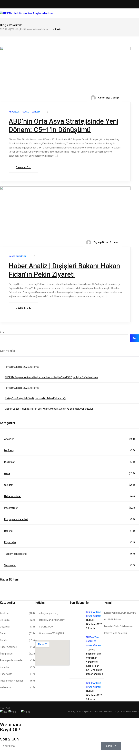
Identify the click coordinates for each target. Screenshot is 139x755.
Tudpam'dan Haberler (69, 553)
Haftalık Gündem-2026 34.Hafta (22, 387)
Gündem (69, 484)
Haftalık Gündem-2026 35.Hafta (22, 367)
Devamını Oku (23, 167)
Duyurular (69, 461)
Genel (69, 473)
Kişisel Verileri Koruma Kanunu (120, 612)
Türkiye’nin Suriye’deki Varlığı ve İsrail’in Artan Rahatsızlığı (35, 398)
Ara (2, 332)
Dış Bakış (69, 450)
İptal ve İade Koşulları (115, 633)
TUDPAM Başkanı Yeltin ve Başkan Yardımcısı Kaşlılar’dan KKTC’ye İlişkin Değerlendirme (51, 377)
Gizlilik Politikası (112, 619)
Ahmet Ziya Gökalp (108, 97)
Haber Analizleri (69, 496)
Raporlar (69, 530)
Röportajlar (69, 542)
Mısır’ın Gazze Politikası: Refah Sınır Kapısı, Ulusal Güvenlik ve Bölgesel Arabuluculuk (49, 408)
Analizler (69, 438)
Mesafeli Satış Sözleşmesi (118, 626)
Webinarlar (69, 565)
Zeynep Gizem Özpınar (106, 242)
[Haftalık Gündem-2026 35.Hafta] (76, 616)
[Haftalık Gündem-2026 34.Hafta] (76, 687)
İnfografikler (69, 507)
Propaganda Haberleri (69, 519)
